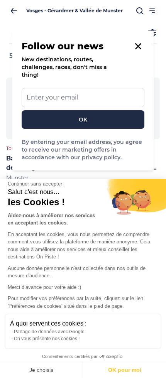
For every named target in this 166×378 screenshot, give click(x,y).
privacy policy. (101, 157)
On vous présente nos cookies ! (47, 338)
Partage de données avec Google (49, 331)
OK (83, 119)
